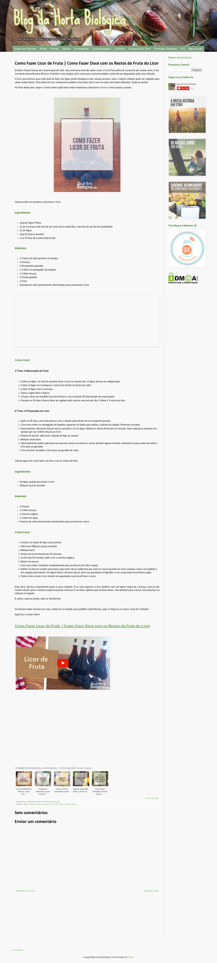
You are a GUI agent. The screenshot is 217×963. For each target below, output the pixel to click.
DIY (183, 48)
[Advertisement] (49, 724)
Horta (43, 48)
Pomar (54, 48)
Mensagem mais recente (25, 891)
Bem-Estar (195, 48)
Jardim (66, 48)
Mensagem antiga (151, 891)
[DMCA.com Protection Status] (183, 283)
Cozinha (119, 48)
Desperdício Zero (140, 48)
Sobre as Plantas (25, 48)
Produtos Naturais (165, 48)
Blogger (130, 957)
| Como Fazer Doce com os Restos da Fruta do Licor (106, 626)
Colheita (31, 804)
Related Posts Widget (152, 798)
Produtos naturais (70, 804)
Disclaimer (19, 950)
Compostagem (101, 48)
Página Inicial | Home (180, 57)
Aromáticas (81, 48)
